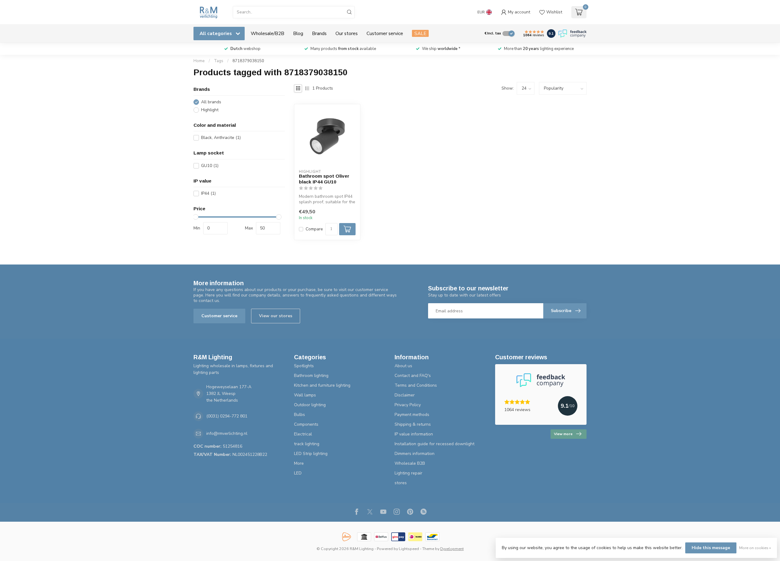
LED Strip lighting (311, 453)
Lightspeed (409, 548)
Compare (314, 229)
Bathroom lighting (311, 375)
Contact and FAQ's (413, 375)
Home (199, 61)
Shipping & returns (413, 424)
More (299, 463)
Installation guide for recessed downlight (434, 444)
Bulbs (299, 414)
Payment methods (412, 414)
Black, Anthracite (221, 137)
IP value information (414, 434)
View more (563, 433)
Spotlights (304, 366)
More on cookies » (755, 547)
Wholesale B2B (410, 463)
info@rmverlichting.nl (226, 433)
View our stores (275, 316)
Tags (218, 61)
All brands (211, 102)
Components (306, 424)
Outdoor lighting (310, 405)
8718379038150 (248, 61)
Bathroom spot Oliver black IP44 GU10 (324, 178)
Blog (298, 33)
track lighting (306, 444)
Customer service (385, 33)
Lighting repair (408, 473)
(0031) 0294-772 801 (226, 416)
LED (298, 473)
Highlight (209, 110)
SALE (420, 33)
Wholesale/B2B (267, 33)
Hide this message (711, 548)
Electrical (303, 434)
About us (403, 366)
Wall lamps (305, 395)
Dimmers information (414, 453)
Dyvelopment (452, 548)
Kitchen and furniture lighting (322, 385)
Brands (319, 33)
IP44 (208, 193)
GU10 (209, 165)
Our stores (346, 33)
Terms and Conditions (416, 385)
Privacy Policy (408, 405)
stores (401, 483)
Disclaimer (405, 395)
